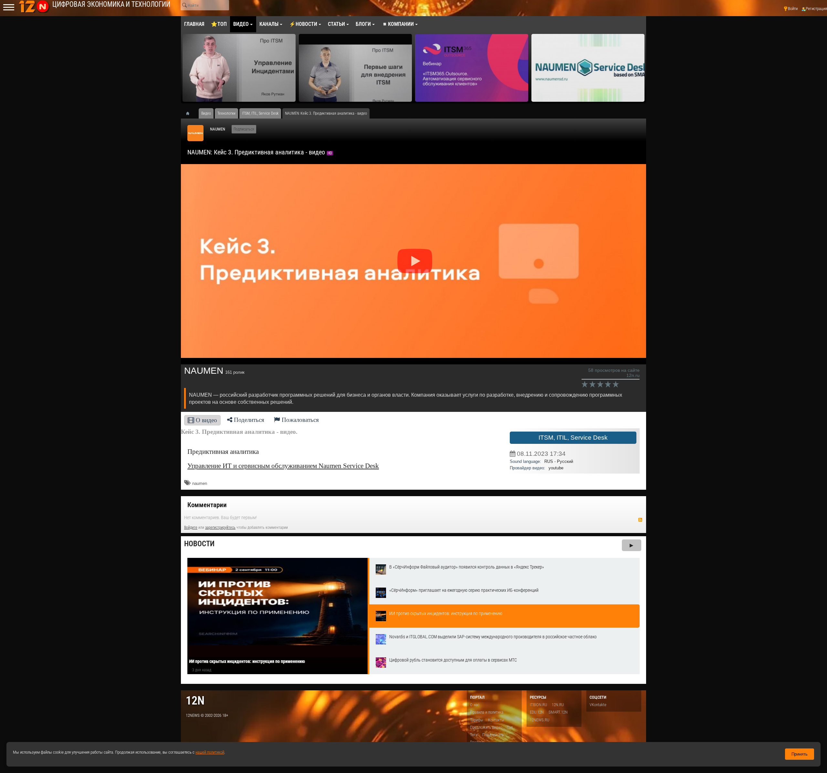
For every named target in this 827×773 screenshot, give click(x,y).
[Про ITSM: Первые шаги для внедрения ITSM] (355, 68)
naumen (199, 483)
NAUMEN (217, 129)
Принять (799, 754)
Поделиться (248, 419)
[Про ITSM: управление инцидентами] (239, 68)
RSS (640, 520)
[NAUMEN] (195, 133)
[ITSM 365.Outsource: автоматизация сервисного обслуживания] (471, 68)
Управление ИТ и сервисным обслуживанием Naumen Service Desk (283, 465)
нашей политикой (209, 752)
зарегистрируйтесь (220, 527)
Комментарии (207, 505)
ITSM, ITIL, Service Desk (573, 437)
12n (195, 700)
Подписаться (244, 129)
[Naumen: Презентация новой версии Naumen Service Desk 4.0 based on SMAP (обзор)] (587, 68)
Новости (199, 543)
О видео (205, 420)
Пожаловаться (299, 419)
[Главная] (190, 113)
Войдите (190, 527)
